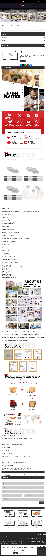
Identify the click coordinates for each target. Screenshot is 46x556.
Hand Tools (3, 37)
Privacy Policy (20, 550)
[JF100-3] (10, 55)
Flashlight (24, 474)
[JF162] (37, 513)
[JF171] (9, 513)
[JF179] (23, 522)
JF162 (37, 518)
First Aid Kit (29, 474)
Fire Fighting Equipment (8, 475)
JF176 (23, 518)
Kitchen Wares (19, 25)
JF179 (23, 527)
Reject (15, 553)
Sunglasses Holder (17, 474)
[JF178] (9, 522)
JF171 (9, 518)
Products (7, 25)
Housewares (12, 25)
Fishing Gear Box (36, 474)
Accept (21, 553)
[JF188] (37, 522)
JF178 (9, 527)
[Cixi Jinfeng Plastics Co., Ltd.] (23, 5)
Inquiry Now (41, 546)
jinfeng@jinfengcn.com (18, 541)
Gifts (11, 474)
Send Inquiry (22, 61)
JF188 (37, 527)
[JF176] (23, 513)
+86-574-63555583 (5, 541)
